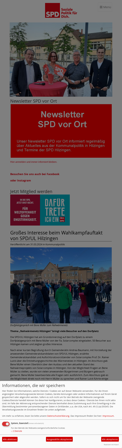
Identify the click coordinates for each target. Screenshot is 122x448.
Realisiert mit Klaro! (111, 444)
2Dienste (16, 431)
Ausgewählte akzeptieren (59, 439)
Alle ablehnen (10, 439)
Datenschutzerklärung (58, 415)
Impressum (108, 415)
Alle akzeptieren (110, 439)
